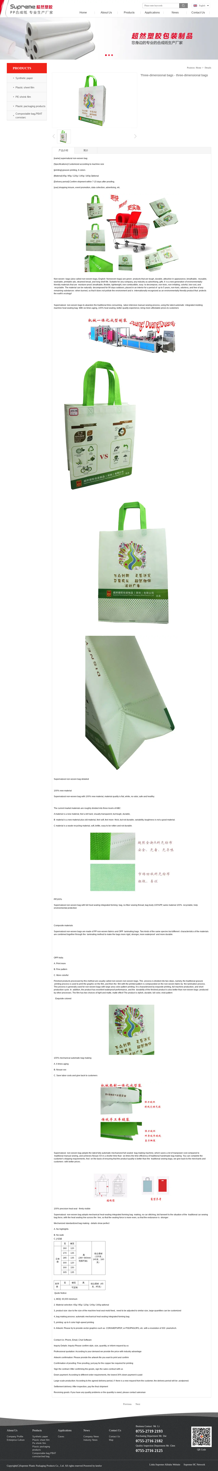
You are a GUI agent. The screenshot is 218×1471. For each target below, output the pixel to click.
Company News (91, 1436)
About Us (12, 1430)
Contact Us (115, 1430)
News (86, 1430)
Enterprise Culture (16, 1440)
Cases (61, 1436)
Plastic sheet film (41, 1440)
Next (138, 1404)
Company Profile (15, 1436)
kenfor (99, 1466)
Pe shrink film (39, 1443)
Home (198, 67)
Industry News (90, 1440)
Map (111, 1440)
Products (37, 1430)
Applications (65, 1430)
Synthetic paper (40, 1436)
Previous (127, 1404)
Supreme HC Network (194, 1464)
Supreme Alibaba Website (167, 1464)
